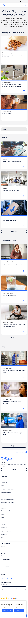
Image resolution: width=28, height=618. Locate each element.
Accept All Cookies (7, 610)
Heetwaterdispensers (6, 492)
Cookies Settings (13, 614)
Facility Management (6, 531)
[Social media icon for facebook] (2, 578)
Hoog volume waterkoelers (7, 489)
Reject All (19, 610)
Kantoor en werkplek (6, 511)
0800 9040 (4, 584)
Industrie (3, 514)
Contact (14, 469)
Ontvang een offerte (6, 559)
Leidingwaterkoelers (6, 479)
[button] (21, 452)
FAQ (2, 562)
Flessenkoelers (4, 482)
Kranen (3, 485)
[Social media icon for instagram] (7, 578)
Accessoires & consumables (7, 502)
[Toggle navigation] (25, 5)
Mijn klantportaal (5, 566)
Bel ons (15, 588)
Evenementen (4, 534)
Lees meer (24, 166)
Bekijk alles (14, 231)
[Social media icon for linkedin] (11, 578)
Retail (2, 538)
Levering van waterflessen (7, 499)
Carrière (3, 546)
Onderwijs (3, 524)
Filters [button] (4, 129)
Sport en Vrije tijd (5, 527)
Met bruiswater (4, 496)
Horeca (2, 517)
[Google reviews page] (14, 598)
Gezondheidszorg (5, 521)
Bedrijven (22, 1)
